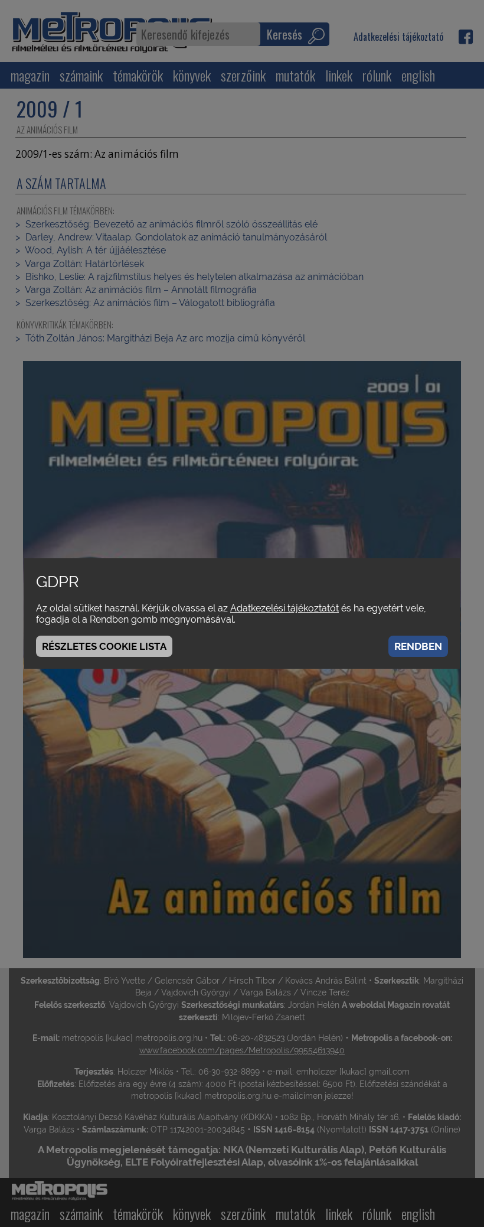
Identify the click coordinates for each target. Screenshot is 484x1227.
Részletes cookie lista (104, 646)
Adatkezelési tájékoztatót (284, 608)
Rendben (418, 646)
